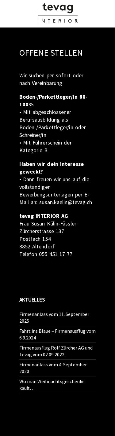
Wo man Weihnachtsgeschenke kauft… (52, 384)
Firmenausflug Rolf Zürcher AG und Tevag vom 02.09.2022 (56, 351)
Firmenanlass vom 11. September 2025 (54, 317)
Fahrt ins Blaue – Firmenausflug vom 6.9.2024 (57, 334)
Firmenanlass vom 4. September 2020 (53, 367)
